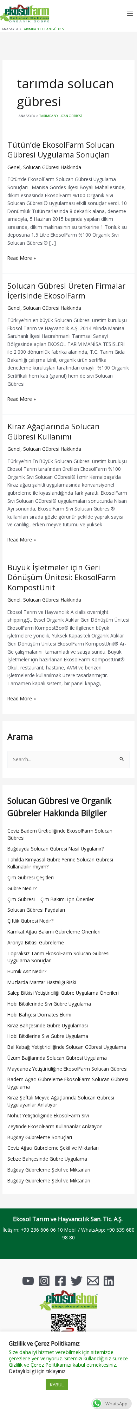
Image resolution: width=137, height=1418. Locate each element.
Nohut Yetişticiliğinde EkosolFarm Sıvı (48, 1115)
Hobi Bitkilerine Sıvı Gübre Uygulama (47, 1036)
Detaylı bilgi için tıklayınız (37, 1370)
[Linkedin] (109, 1281)
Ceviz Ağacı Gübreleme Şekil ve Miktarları (53, 1147)
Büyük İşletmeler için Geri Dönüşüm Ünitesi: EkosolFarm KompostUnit (61, 577)
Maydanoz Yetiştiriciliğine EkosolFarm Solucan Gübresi (67, 1068)
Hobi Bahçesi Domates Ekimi (39, 1014)
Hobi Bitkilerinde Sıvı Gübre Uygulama (49, 1003)
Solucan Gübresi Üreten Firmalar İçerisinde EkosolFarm (66, 291)
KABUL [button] (57, 1384)
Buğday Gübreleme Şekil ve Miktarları (48, 1169)
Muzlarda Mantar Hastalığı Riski (41, 982)
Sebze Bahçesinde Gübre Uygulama (47, 1158)
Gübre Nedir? (22, 888)
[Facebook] (60, 1281)
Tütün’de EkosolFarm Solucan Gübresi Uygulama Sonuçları (61, 150)
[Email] (93, 1281)
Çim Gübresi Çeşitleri (30, 877)
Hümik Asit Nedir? (26, 971)
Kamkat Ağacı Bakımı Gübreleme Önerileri (53, 931)
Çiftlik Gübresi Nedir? (30, 920)
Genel (13, 167)
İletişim (10, 1229)
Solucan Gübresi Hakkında (52, 167)
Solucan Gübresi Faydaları (36, 909)
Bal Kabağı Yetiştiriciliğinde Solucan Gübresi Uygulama (66, 1047)
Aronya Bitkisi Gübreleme (35, 942)
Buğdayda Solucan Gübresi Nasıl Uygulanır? (55, 848)
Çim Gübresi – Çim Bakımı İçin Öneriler (50, 899)
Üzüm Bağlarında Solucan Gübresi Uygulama (57, 1057)
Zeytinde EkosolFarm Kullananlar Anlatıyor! (55, 1126)
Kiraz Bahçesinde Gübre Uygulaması (47, 1025)
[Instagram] (44, 1281)
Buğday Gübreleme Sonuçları (39, 1137)
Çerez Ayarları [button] (26, 1384)
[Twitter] (77, 1281)
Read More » (21, 257)
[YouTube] (28, 1281)
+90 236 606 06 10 (42, 1229)
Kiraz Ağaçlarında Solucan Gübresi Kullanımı (53, 431)
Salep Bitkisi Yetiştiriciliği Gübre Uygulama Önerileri (63, 992)
